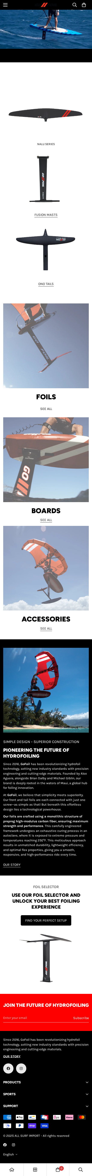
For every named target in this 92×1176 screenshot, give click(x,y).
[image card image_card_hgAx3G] (46, 107)
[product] (11, 1169)
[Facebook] (8, 1068)
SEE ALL (46, 409)
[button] (84, 5)
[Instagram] (21, 1068)
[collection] (35, 1170)
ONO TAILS (46, 284)
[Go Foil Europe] (46, 5)
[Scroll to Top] (84, 1153)
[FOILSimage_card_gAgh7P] (46, 345)
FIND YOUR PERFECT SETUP (46, 920)
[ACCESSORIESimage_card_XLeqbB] (46, 568)
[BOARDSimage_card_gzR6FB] (46, 459)
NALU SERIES (46, 144)
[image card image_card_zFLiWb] (46, 249)
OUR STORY (12, 865)
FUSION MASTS (46, 215)
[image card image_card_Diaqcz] (46, 180)
